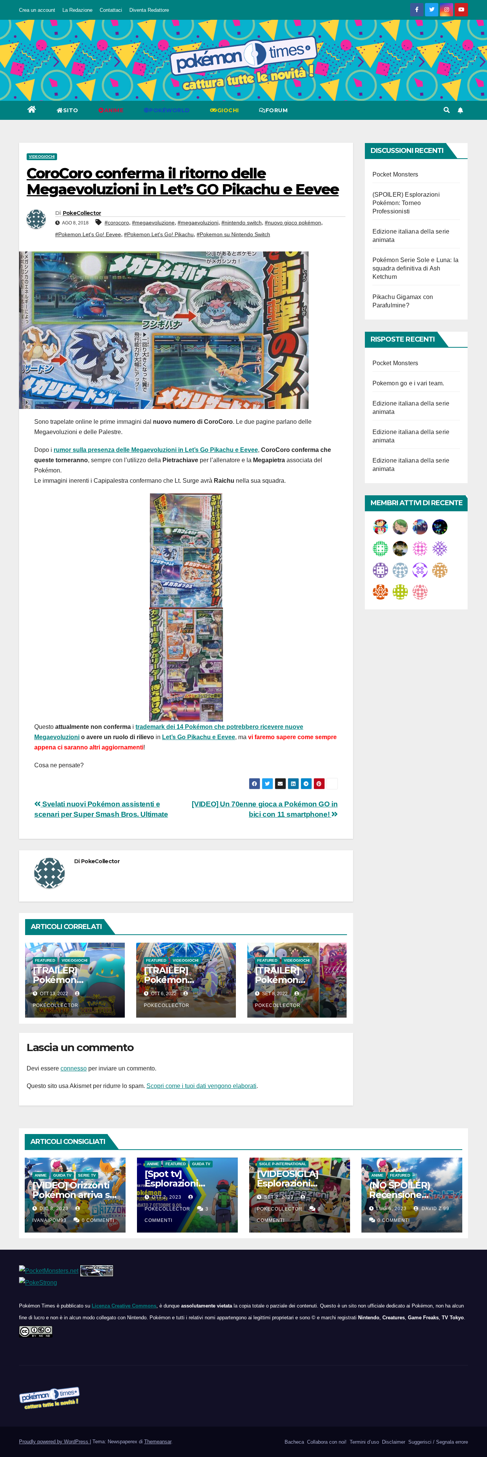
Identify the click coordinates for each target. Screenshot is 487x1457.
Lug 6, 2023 (391, 1208)
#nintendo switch (241, 223)
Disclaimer (392, 1442)
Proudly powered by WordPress (54, 1441)
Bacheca (293, 1442)
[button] (447, 110)
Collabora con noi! (326, 1442)
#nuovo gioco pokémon (293, 223)
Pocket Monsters (395, 174)
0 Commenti (98, 1220)
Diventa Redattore (149, 10)
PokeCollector (82, 213)
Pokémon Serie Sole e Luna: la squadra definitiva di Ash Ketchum (415, 268)
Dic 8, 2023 (54, 1208)
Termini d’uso (363, 1442)
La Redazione (77, 10)
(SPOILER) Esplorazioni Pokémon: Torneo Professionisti (406, 203)
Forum (277, 110)
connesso (73, 1068)
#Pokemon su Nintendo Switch (233, 234)
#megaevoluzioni (198, 223)
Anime (41, 1175)
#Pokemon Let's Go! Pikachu (159, 234)
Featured (45, 960)
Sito (70, 110)
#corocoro (117, 223)
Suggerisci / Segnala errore (437, 1442)
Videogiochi (42, 156)
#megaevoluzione (153, 223)
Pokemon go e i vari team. (408, 383)
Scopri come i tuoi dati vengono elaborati (201, 1086)
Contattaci (111, 10)
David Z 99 (434, 1208)
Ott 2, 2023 (166, 1197)
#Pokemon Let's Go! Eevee (88, 234)
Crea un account (37, 10)
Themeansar (157, 1441)
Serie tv (87, 1175)
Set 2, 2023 (279, 1197)
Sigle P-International (282, 1164)
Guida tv (62, 1175)
